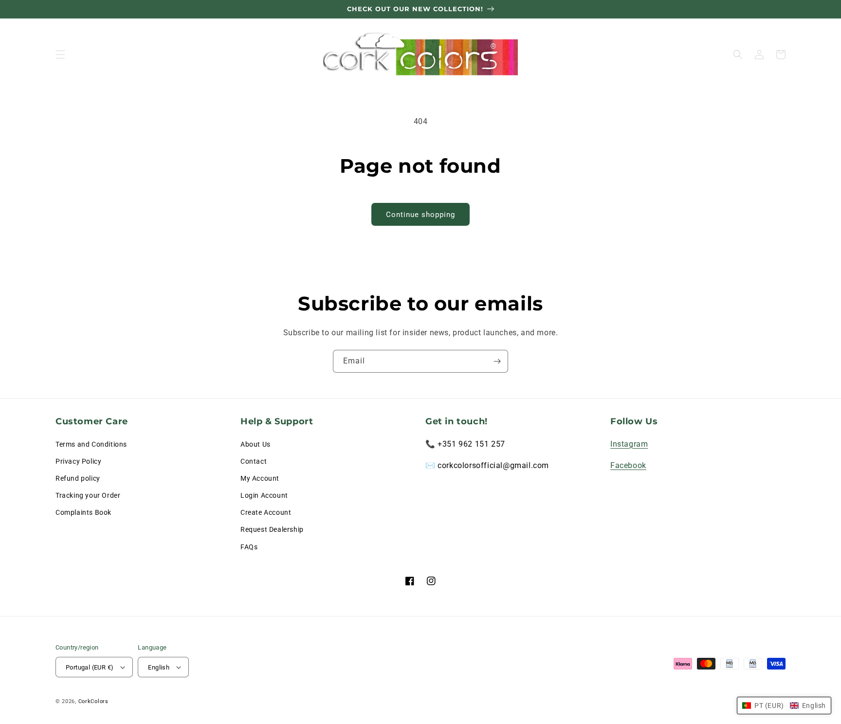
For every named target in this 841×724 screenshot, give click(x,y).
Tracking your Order (87, 495)
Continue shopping (420, 214)
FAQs (248, 547)
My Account (259, 478)
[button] (60, 54)
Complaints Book (83, 512)
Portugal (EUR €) (89, 667)
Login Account (264, 495)
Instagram (629, 444)
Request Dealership (272, 529)
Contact (253, 461)
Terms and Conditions (91, 444)
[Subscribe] (497, 361)
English (158, 667)
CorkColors (93, 701)
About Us (255, 444)
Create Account (265, 512)
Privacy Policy (78, 461)
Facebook (628, 465)
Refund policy (77, 478)
